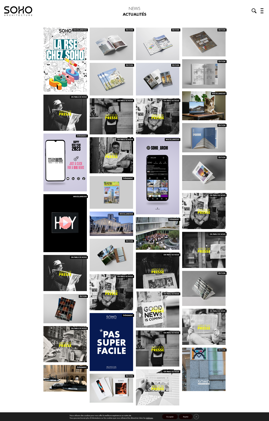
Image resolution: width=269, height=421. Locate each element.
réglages (149, 418)
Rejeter (185, 416)
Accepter (170, 416)
